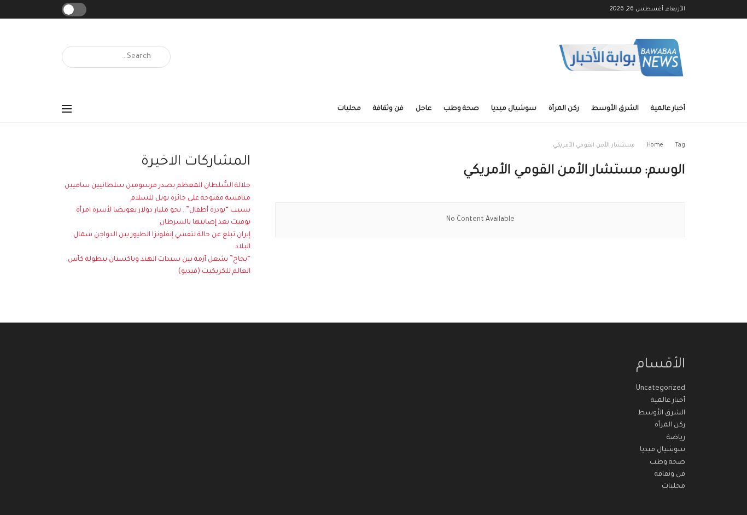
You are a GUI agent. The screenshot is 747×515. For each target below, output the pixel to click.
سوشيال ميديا (513, 109)
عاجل (423, 109)
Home (654, 145)
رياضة (676, 438)
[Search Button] (74, 57)
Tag (680, 145)
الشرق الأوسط (615, 109)
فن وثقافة (388, 109)
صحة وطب (461, 109)
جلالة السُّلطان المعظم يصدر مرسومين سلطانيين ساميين (157, 186)
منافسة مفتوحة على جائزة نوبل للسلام (190, 198)
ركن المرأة (563, 109)
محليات (349, 109)
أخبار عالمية (668, 109)
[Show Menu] (67, 109)
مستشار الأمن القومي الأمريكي (594, 145)
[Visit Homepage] (622, 57)
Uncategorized (660, 389)
